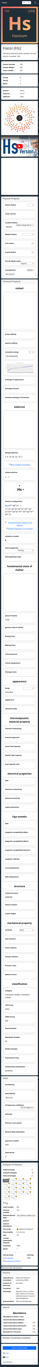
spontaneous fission (13, 1261)
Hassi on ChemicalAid (19, 1348)
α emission (9, 1258)
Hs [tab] (6, 1180)
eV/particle (11, 356)
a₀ (9, 1097)
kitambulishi (7, 1362)
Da (26, 1215)
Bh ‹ (24, 2)
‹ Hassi (4, 2)
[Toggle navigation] (35, 3)
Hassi (7, 1353)
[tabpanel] (19, 1232)
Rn (7, 505)
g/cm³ (10, 274)
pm (8, 226)
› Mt (29, 2)
